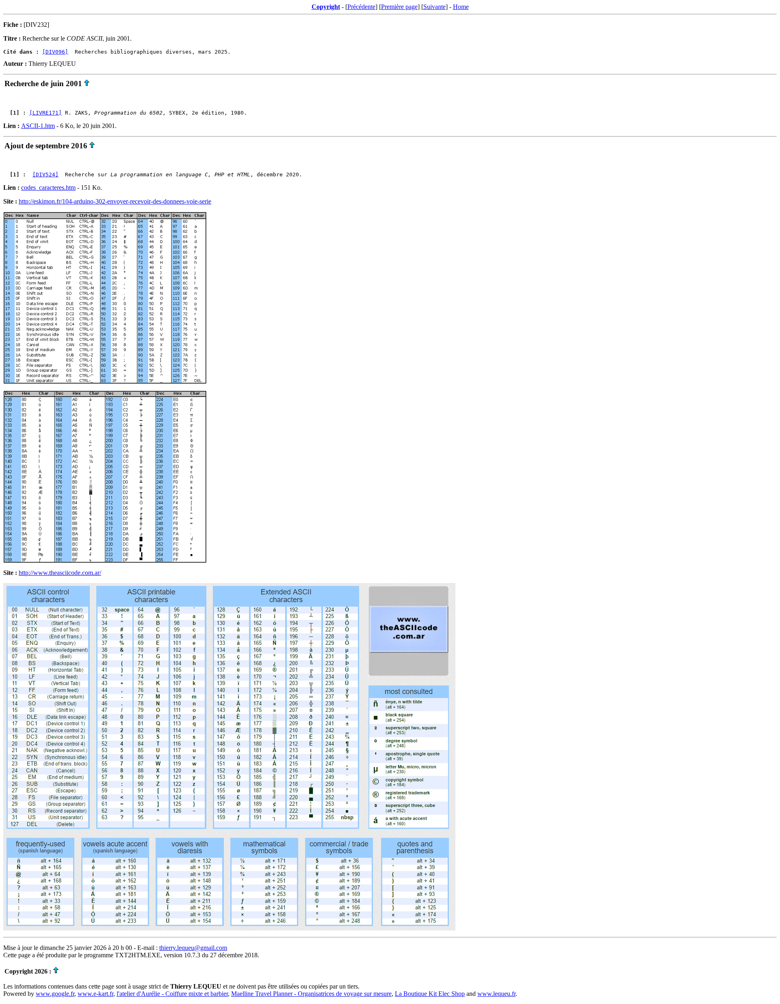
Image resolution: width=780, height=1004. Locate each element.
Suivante (434, 6)
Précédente (361, 6)
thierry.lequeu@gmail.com (193, 947)
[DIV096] (55, 52)
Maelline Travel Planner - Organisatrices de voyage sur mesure (311, 993)
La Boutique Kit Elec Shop (430, 993)
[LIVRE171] (45, 113)
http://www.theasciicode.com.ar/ (60, 572)
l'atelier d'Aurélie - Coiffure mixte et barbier (172, 993)
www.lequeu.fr (496, 993)
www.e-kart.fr (95, 993)
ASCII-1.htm (38, 125)
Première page (399, 6)
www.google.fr (55, 993)
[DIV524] (45, 174)
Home (461, 6)
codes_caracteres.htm (48, 187)
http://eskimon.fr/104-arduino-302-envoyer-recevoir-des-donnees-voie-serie (115, 201)
